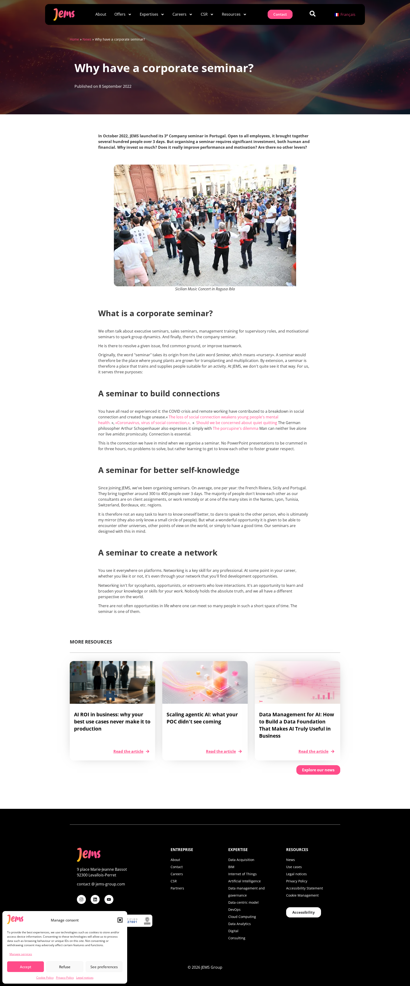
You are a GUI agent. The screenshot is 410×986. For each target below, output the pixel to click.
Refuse (64, 966)
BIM (231, 867)
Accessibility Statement (304, 888)
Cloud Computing (242, 916)
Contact (177, 867)
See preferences (104, 966)
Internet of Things (242, 874)
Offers (120, 14)
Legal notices (84, 978)
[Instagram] (81, 899)
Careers (179, 14)
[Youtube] (108, 899)
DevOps (234, 909)
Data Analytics (239, 923)
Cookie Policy (45, 978)
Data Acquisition (241, 859)
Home (74, 39)
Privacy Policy (65, 978)
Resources (231, 14)
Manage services (20, 954)
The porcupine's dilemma (235, 428)
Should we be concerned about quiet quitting (237, 422)
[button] (120, 920)
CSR (204, 14)
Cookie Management (302, 895)
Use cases (294, 867)
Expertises (149, 14)
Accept (25, 966)
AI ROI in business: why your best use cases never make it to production (112, 721)
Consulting (236, 938)
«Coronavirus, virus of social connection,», (153, 422)
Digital (233, 931)
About (100, 14)
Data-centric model (243, 902)
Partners (177, 888)
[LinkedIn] (95, 899)
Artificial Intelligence (244, 881)
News (87, 39)
